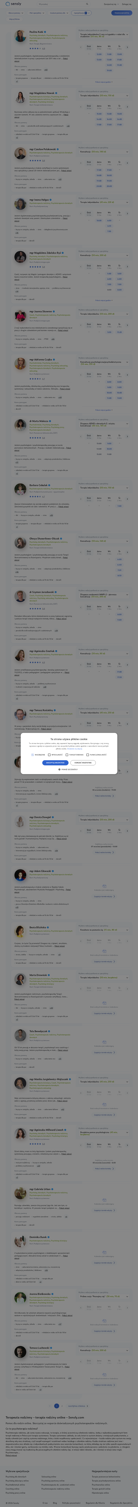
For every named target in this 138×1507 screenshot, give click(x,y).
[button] (68, 769)
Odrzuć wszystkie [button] (83, 763)
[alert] (69, 753)
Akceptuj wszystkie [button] (55, 763)
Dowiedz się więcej (74, 749)
